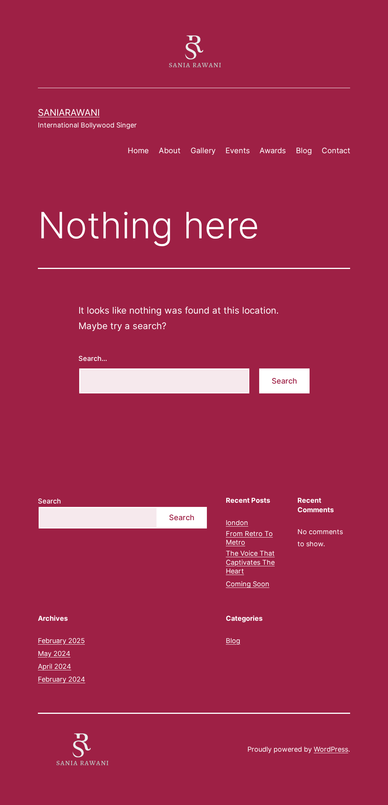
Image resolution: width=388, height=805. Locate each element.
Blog (304, 150)
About (169, 150)
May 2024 (54, 653)
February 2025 (61, 641)
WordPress (331, 749)
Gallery (203, 150)
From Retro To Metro (249, 538)
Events (237, 150)
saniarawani (69, 112)
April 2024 (54, 666)
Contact (336, 150)
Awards (273, 150)
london (237, 523)
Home (138, 150)
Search (49, 501)
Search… (92, 358)
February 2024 (61, 679)
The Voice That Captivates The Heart (250, 562)
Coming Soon (247, 584)
